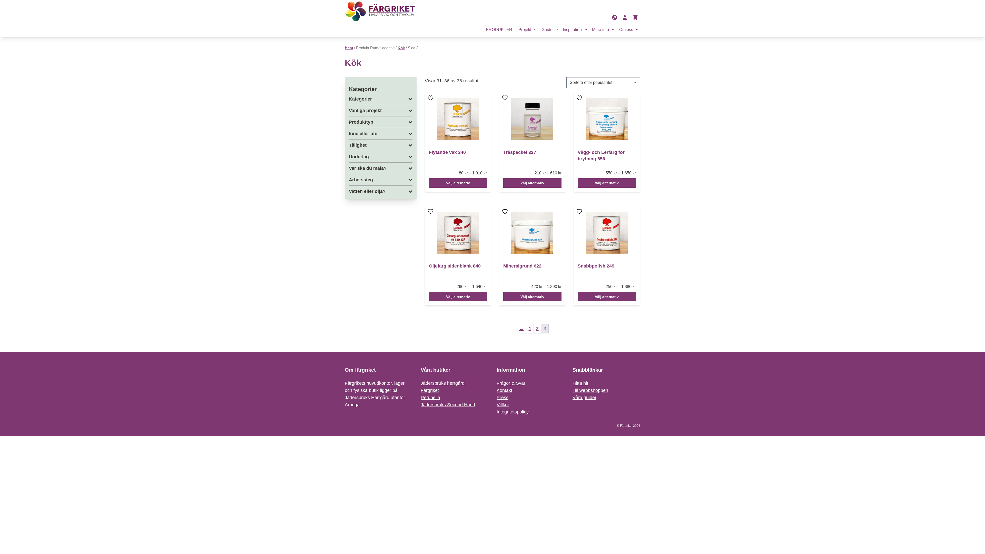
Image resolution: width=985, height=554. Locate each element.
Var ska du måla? (368, 168)
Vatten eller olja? (367, 191)
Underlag (359, 156)
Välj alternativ (458, 183)
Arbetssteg (361, 179)
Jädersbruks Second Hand (448, 404)
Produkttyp (361, 122)
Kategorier (360, 99)
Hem (349, 48)
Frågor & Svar (511, 383)
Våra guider (584, 397)
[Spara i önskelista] (431, 101)
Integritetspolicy (513, 411)
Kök (401, 48)
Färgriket (430, 390)
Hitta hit (580, 383)
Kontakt (504, 390)
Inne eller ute (363, 133)
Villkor (503, 404)
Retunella (430, 397)
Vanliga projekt (365, 110)
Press (502, 397)
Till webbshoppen (590, 390)
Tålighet (358, 145)
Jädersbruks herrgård (443, 383)
